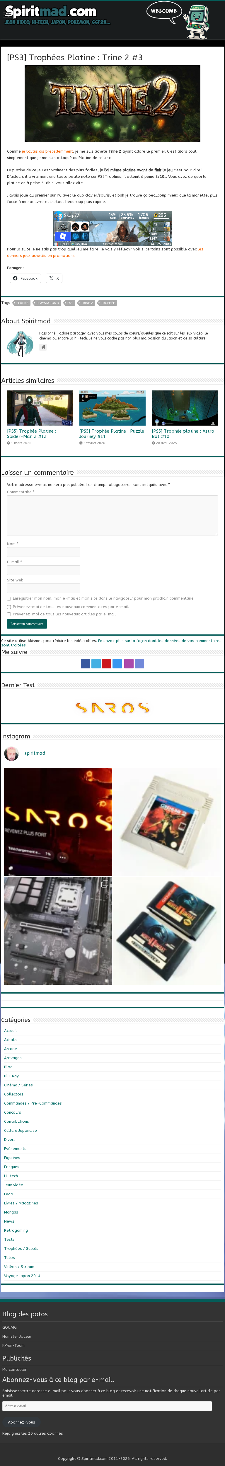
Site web (15, 580)
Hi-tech (11, 1176)
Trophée (108, 303)
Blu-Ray (11, 1076)
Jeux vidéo (13, 1185)
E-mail (14, 562)
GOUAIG (9, 1327)
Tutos (9, 1257)
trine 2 (87, 303)
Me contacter (14, 1369)
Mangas (11, 1212)
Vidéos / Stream (19, 1266)
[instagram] (117, 663)
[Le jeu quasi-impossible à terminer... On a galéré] (167, 822)
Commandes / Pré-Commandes (33, 1103)
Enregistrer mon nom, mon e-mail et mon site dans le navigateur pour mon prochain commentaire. (104, 598)
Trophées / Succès (21, 1248)
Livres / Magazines (21, 1203)
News (9, 1221)
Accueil (10, 1030)
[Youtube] (106, 663)
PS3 (70, 303)
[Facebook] (85, 663)
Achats (10, 1039)
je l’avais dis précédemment (47, 151)
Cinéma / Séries (18, 1085)
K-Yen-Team (13, 1345)
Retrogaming (16, 1230)
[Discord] (139, 663)
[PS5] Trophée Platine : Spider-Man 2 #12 (31, 434)
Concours (12, 1112)
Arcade (10, 1049)
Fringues (11, 1167)
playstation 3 (48, 303)
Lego (8, 1194)
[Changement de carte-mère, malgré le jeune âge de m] (58, 931)
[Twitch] (129, 663)
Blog (8, 1067)
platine (22, 303)
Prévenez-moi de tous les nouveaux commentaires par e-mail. (71, 607)
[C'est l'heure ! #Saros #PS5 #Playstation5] (58, 822)
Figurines (12, 1158)
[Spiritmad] (112, 20)
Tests (9, 1239)
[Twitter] (96, 663)
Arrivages (13, 1058)
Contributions (16, 1121)
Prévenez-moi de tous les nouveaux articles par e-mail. (65, 614)
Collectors (13, 1094)
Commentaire (21, 492)
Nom (12, 544)
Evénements (15, 1148)
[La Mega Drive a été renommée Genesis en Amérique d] (167, 931)
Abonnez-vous (21, 1422)
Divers (10, 1139)
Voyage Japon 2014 (22, 1276)
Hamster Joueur (16, 1336)
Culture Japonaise (20, 1130)
